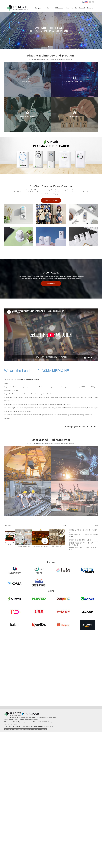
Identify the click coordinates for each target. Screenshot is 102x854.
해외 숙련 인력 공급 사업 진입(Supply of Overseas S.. (83, 647)
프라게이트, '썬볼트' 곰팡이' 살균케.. (80, 651)
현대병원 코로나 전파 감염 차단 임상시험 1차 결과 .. (83, 660)
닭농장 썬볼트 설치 (57, 657)
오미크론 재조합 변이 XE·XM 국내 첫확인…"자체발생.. (81, 655)
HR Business (59, 8)
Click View (51, 395)
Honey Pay (69, 8)
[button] (3, 86)
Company (38, 8)
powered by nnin (49, 838)
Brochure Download (51, 312)
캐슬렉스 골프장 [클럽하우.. (40, 658)
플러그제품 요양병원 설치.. (23, 658)
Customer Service (90, 9)
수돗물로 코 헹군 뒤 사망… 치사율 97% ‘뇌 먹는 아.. (83, 642)
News (72, 637)
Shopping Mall (80, 8)
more (64, 637)
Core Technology (49, 9)
